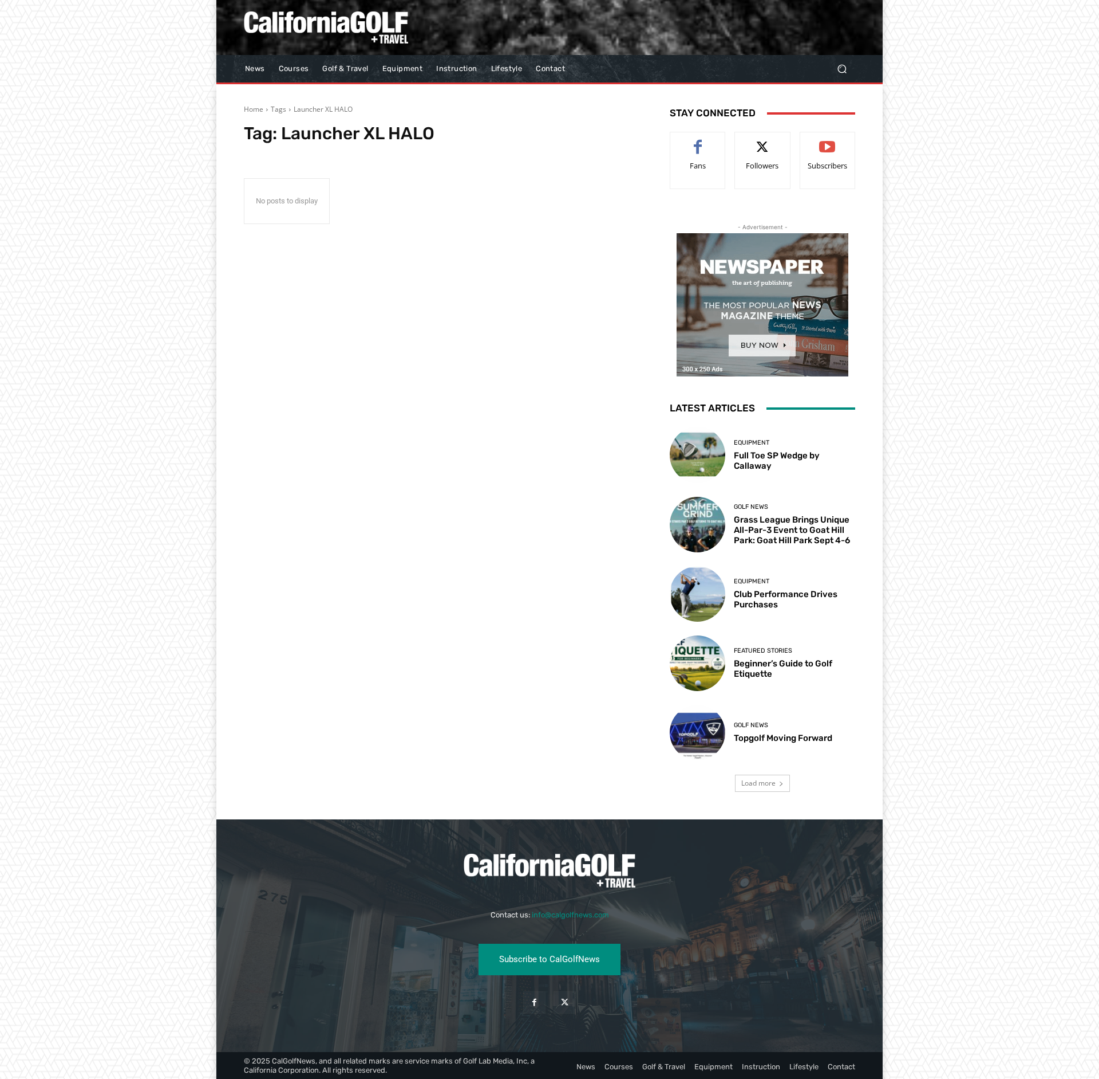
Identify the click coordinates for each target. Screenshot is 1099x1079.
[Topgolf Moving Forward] (697, 732)
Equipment (751, 443)
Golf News (751, 507)
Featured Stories (763, 651)
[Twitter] (565, 1002)
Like (698, 140)
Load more (758, 783)
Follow (762, 140)
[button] (841, 69)
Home (253, 109)
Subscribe (827, 140)
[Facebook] (534, 1002)
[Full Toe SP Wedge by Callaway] (697, 454)
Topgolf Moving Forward (783, 738)
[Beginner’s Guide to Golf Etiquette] (697, 663)
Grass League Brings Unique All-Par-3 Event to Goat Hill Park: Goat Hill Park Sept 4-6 (792, 530)
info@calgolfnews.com (570, 915)
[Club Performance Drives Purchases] (697, 594)
